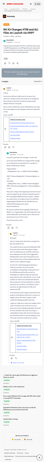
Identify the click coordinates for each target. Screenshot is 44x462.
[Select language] (30, 4)
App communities (15, 9)
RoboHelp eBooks (15, 138)
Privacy (27, 453)
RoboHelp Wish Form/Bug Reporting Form (22, 123)
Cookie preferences (9, 456)
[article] (22, 118)
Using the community (9, 453)
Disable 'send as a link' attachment (13, 386)
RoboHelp (25, 9)
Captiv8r (8, 88)
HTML (5, 58)
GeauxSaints (10, 40)
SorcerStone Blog (15, 135)
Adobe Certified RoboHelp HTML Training (22, 132)
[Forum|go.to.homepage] (15, 4)
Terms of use (20, 453)
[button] (3, 4)
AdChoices (8, 459)
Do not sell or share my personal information (26, 456)
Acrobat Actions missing (10, 419)
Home (5, 9)
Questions (33, 9)
